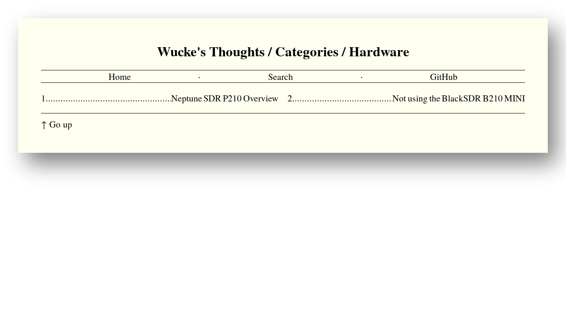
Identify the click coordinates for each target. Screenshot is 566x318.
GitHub (443, 76)
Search (280, 76)
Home (120, 76)
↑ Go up (56, 124)
